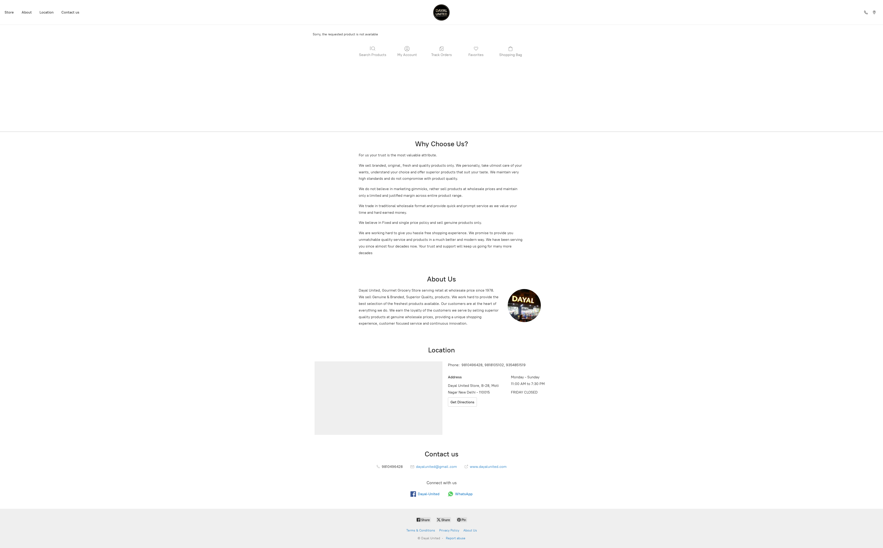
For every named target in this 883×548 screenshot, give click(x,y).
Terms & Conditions (420, 530)
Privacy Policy (449, 530)
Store (9, 12)
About (27, 12)
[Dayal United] (441, 12)
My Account (407, 55)
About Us (470, 530)
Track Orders (441, 55)
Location (47, 12)
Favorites (476, 55)
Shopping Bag (510, 55)
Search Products (372, 55)
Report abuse (455, 538)
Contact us (70, 12)
